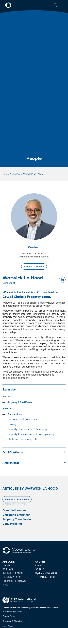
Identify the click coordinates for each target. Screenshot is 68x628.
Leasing (12, 424)
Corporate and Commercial (23, 419)
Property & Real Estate (20, 402)
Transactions (15, 414)
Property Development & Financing (27, 429)
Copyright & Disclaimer (12, 621)
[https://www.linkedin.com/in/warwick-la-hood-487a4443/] (62, 280)
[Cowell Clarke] (18, 550)
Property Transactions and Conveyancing (31, 434)
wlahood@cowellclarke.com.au (34, 256)
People (16, 174)
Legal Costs (7, 626)
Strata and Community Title (23, 439)
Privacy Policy (8, 616)
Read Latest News (17, 499)
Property (34, 296)
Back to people (34, 266)
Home (5, 174)
